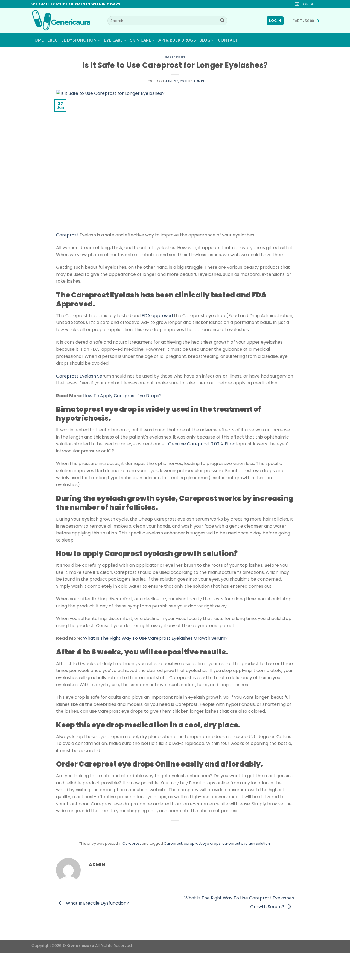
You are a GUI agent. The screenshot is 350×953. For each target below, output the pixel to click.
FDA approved (157, 315)
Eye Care (113, 40)
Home (37, 40)
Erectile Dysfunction (72, 40)
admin (198, 81)
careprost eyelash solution (246, 843)
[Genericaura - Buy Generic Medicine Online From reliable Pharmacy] (65, 20)
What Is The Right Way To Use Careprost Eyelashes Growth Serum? (155, 638)
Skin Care (140, 40)
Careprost (175, 57)
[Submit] (222, 20)
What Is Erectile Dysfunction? (97, 903)
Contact (228, 40)
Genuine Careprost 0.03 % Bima (201, 444)
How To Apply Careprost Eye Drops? (122, 396)
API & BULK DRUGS (177, 40)
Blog (204, 40)
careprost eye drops (202, 843)
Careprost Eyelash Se (79, 376)
